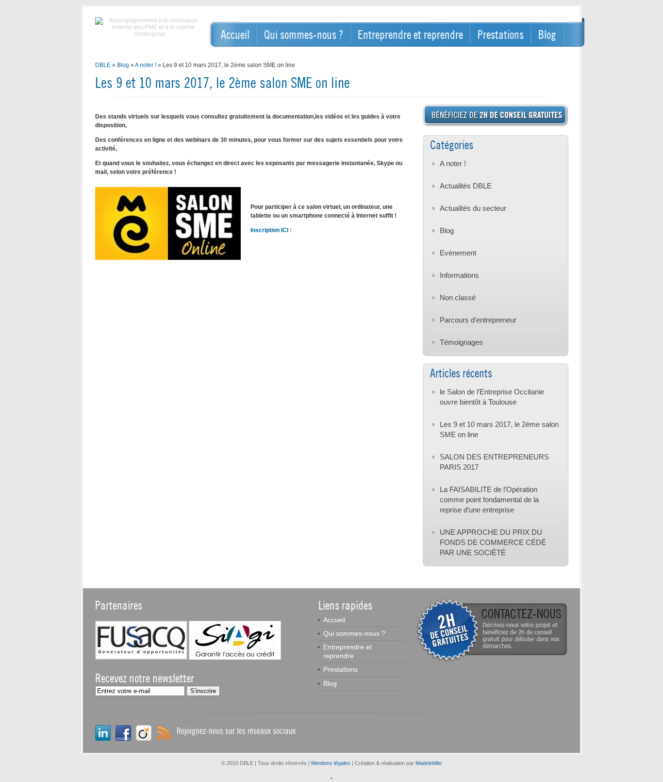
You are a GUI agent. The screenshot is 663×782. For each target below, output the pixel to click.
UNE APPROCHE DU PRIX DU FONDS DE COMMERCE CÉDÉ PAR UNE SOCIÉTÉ (493, 542)
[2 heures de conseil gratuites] (491, 660)
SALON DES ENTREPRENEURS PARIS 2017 (494, 462)
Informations (459, 275)
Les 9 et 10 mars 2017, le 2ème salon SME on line (499, 429)
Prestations (501, 34)
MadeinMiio (428, 763)
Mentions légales (330, 763)
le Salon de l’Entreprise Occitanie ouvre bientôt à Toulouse (492, 397)
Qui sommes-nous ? (303, 34)
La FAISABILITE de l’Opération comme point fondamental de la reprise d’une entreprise (489, 499)
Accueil (235, 34)
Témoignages (461, 342)
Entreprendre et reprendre (410, 34)
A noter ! (145, 65)
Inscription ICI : (271, 230)
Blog (547, 34)
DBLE (103, 65)
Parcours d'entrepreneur (478, 320)
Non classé (458, 297)
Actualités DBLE (466, 186)
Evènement (458, 253)
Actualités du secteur (473, 208)
